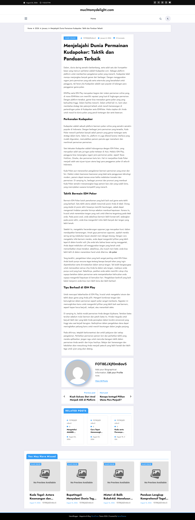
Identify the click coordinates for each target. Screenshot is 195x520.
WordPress (95, 516)
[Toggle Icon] (26, 18)
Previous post (89, 393)
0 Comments (120, 38)
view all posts (101, 381)
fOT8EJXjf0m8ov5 (89, 38)
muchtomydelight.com (97, 9)
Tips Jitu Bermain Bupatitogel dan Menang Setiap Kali (152, 496)
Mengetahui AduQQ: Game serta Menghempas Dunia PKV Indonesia (72, 430)
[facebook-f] (155, 2)
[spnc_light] (168, 18)
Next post (104, 393)
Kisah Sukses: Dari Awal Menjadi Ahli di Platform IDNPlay (82, 398)
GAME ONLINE (70, 38)
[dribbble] (162, 2)
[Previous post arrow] (64, 396)
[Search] (160, 19)
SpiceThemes (121, 516)
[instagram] (166, 2)
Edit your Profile (115, 372)
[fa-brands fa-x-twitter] (158, 2)
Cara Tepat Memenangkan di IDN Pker (97, 430)
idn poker (113, 252)
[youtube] (169, 2)
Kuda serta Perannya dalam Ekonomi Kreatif (119, 430)
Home (93, 18)
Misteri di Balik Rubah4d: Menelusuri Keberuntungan (80, 496)
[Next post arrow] (130, 396)
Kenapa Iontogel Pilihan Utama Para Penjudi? (112, 398)
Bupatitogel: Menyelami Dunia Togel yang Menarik (44, 496)
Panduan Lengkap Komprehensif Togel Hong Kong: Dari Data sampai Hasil (117, 496)
